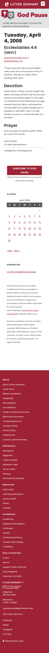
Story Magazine (10, 571)
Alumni (6, 562)
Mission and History (12, 393)
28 (34, 234)
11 (19, 222)
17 (14, 228)
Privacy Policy (9, 430)
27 (29, 234)
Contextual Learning (12, 537)
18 (20, 228)
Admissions (8, 450)
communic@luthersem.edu (21, 271)
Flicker (6, 625)
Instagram (8, 629)
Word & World (9, 498)
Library (6, 503)
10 (14, 222)
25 (19, 234)
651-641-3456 (9, 594)
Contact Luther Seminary (15, 439)
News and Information (13, 416)
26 (24, 234)
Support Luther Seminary (14, 567)
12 (25, 222)
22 (40, 228)
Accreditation (9, 407)
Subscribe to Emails (12, 576)
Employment (9, 435)
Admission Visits (10, 464)
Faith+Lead (8, 489)
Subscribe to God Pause (24, 170)
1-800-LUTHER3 (10, 602)
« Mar (10, 250)
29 (40, 234)
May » (17, 250)
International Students (13, 478)
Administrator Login (14, 641)
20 (29, 228)
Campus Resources (12, 421)
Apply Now (8, 455)
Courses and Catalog (13, 542)
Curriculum (8, 528)
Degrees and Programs (14, 523)
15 (40, 222)
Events (6, 557)
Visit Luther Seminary (13, 614)
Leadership (8, 398)
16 (9, 228)
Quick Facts (8, 389)
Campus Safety (10, 425)
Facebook (7, 620)
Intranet (6, 508)
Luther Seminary (21, 4)
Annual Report (9, 403)
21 (35, 228)
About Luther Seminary (14, 384)
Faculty (6, 533)
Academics (8, 519)
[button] (43, 3)
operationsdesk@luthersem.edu (18, 608)
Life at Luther (9, 469)
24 (14, 234)
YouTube (7, 634)
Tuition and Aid (10, 460)
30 (9, 240)
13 (30, 222)
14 (35, 222)
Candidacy (8, 546)
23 (9, 234)
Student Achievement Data (16, 412)
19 (25, 228)
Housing (6, 473)
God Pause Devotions (13, 494)
